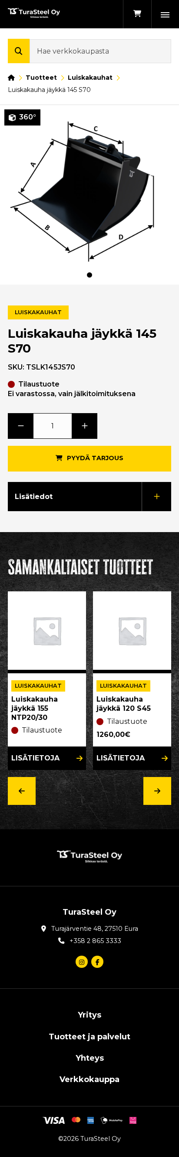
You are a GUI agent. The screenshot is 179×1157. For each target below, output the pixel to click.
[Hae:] (100, 51)
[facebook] (97, 962)
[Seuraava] (157, 791)
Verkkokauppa (89, 1079)
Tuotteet (41, 77)
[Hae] (19, 51)
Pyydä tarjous (95, 458)
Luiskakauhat (90, 77)
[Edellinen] (22, 791)
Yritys (89, 1015)
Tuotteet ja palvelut (89, 1037)
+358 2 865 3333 (95, 941)
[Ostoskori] (137, 14)
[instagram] (82, 962)
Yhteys (90, 1058)
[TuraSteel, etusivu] (34, 14)
